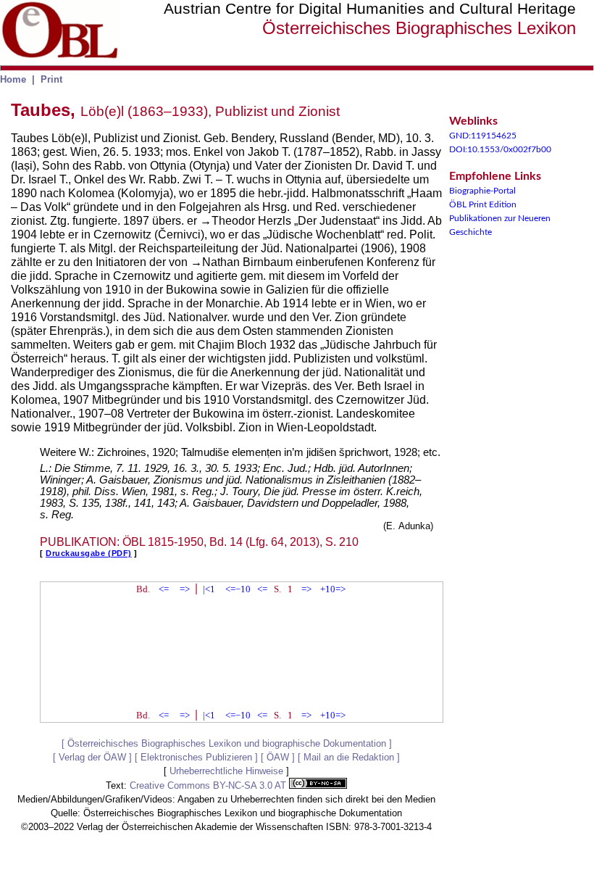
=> (185, 589)
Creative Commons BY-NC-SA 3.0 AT (209, 785)
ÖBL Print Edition (482, 204)
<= (164, 589)
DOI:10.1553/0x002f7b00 (500, 149)
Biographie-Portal (482, 190)
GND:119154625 (482, 135)
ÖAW (278, 757)
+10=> (333, 589)
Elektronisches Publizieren (196, 757)
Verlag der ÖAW (92, 757)
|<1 (209, 589)
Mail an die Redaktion (349, 757)
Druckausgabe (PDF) (89, 553)
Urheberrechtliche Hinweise (226, 771)
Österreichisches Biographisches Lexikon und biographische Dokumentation (226, 743)
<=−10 (238, 589)
